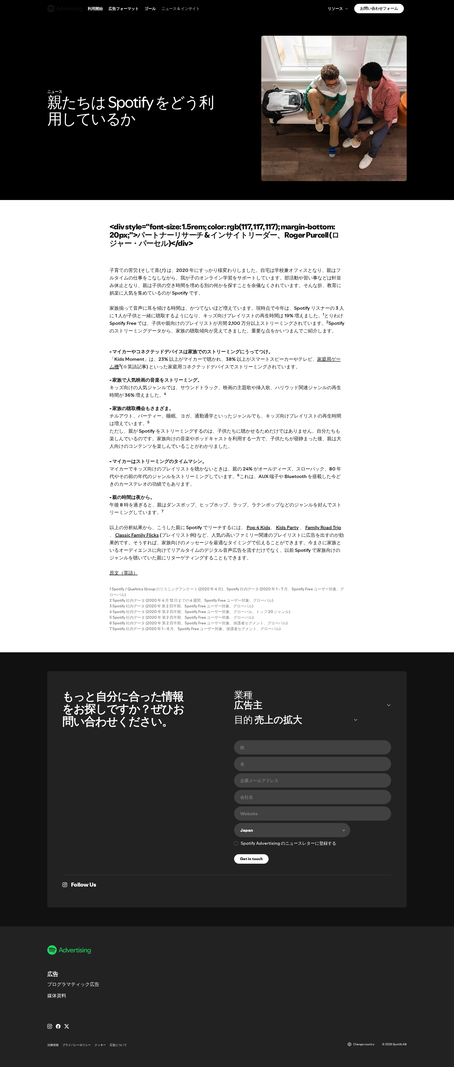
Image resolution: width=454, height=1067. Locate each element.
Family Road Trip (323, 527)
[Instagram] (49, 1026)
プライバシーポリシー (76, 1045)
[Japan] (292, 830)
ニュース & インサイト (181, 8)
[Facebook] (58, 1026)
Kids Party (287, 527)
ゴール (150, 8)
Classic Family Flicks (137, 535)
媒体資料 (56, 995)
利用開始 (95, 8)
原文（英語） (123, 573)
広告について (118, 1045)
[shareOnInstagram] (64, 884)
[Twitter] (66, 1026)
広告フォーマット (124, 8)
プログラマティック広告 (73, 984)
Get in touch (251, 858)
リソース (335, 8)
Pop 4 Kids (258, 527)
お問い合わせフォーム (379, 8)
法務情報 (53, 1045)
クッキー (100, 1045)
